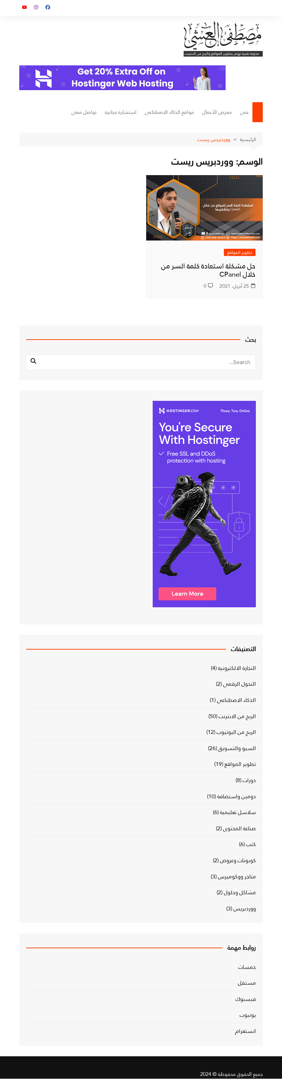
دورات (249, 780)
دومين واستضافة (236, 796)
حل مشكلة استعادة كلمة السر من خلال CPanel (208, 270)
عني (244, 112)
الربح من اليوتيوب (236, 732)
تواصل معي (84, 112)
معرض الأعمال (217, 112)
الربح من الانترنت (237, 716)
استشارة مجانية (121, 112)
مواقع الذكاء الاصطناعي (169, 112)
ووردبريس (245, 908)
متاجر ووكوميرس (237, 876)
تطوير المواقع (239, 252)
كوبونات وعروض (238, 860)
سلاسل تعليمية (238, 812)
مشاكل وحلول (240, 892)
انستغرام (245, 1031)
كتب (251, 844)
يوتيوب (248, 1015)
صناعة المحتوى (239, 828)
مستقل (247, 983)
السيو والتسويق (237, 748)
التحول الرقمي (239, 684)
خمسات (247, 967)
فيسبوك (246, 999)
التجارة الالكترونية (237, 668)
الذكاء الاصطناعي (236, 700)
